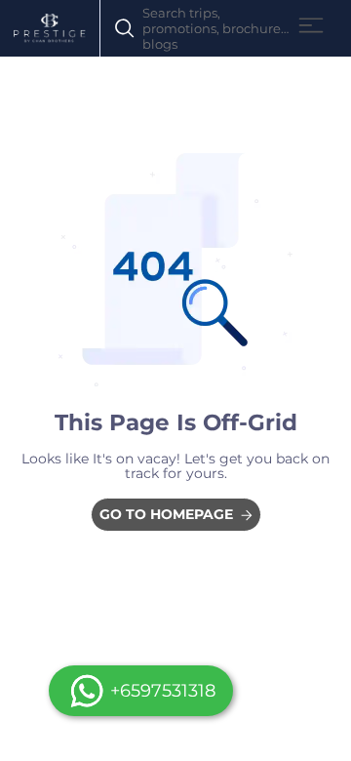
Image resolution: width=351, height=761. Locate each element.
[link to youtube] (176, 515)
